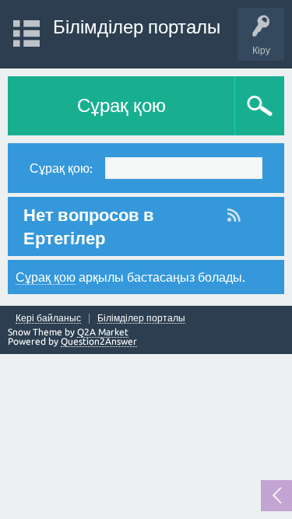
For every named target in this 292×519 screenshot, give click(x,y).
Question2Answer (99, 341)
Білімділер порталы (136, 26)
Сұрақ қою (121, 105)
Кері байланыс (48, 318)
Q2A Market (102, 332)
